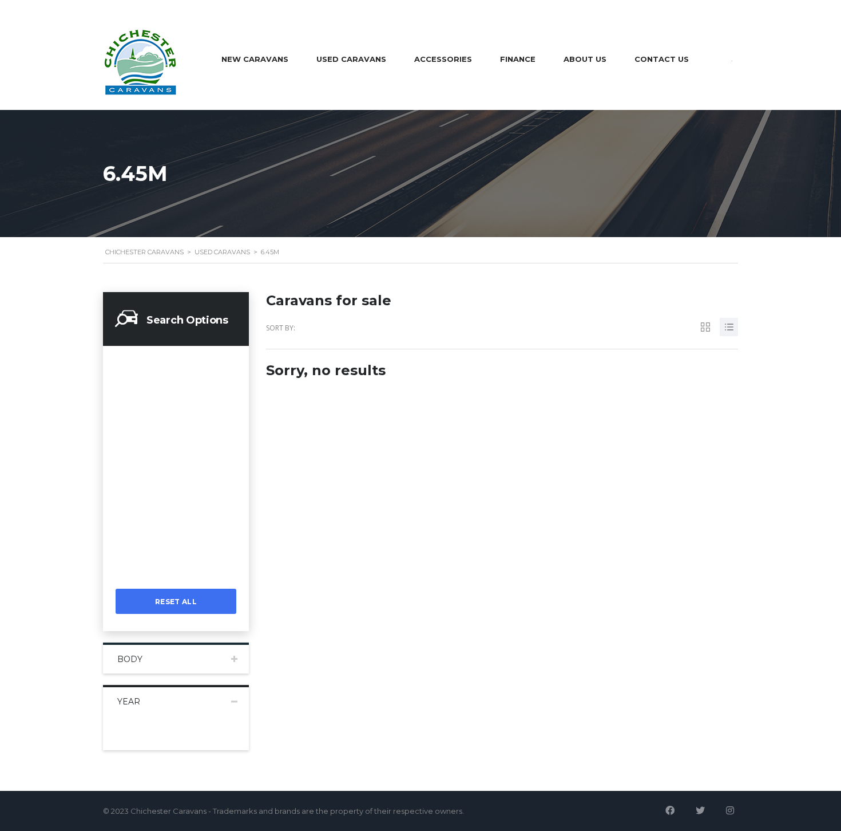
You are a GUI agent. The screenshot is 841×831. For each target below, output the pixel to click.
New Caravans (254, 59)
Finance (517, 59)
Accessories (443, 59)
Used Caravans (351, 59)
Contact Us (661, 59)
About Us (585, 59)
